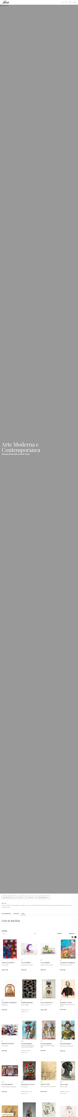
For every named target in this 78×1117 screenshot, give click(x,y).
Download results (43, 897)
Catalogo (16, 913)
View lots (21, 897)
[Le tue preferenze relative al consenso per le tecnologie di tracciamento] (7, 1114)
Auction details (6, 913)
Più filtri (59, 933)
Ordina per (71, 933)
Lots (23, 913)
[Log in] (70, 2)
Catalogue (31, 897)
